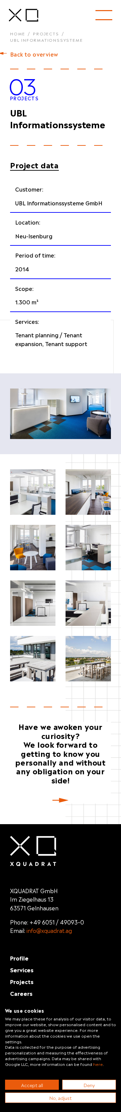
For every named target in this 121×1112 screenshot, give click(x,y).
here (98, 1064)
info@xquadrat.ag (49, 930)
